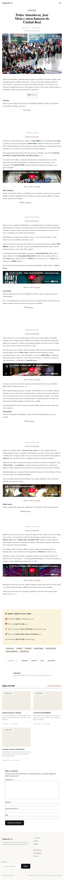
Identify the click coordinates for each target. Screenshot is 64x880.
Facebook (34, 660)
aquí (32, 619)
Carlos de (7, 3)
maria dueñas (38, 648)
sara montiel (24, 651)
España (36, 844)
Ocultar (34, 95)
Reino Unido (37, 850)
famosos (19, 648)
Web (6, 815)
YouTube (37, 187)
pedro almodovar (11, 651)
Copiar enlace (51, 660)
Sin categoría (37, 853)
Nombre (8, 802)
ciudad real (10, 648)
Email (42, 660)
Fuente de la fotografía (32, 137)
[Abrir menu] (60, 3)
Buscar (26, 866)
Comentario (9, 780)
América (36, 856)
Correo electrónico (11, 808)
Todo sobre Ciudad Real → (54, 686)
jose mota (28, 648)
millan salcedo (51, 648)
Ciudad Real (32, 10)
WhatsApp (24, 660)
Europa (36, 841)
